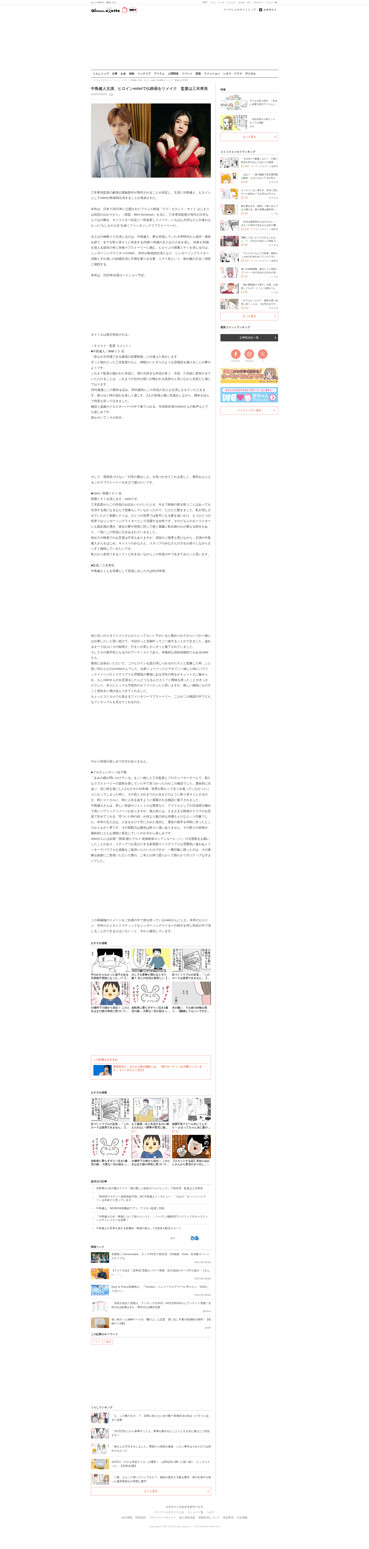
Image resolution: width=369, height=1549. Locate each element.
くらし (213, 2)
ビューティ (231, 2)
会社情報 (126, 1517)
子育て (205, 2)
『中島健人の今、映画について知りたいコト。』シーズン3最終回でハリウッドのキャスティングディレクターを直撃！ (152, 1218)
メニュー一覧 (271, 2)
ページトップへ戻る (249, 410)
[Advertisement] (184, 42)
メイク (97, 1341)
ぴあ (111, 94)
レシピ (221, 2)
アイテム (159, 73)
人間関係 (173, 73)
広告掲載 (242, 1517)
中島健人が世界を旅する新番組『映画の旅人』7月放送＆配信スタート (138, 1228)
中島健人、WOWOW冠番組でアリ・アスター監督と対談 (130, 1208)
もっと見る (151, 1491)
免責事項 (228, 1517)
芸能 (198, 73)
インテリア (144, 73)
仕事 (114, 73)
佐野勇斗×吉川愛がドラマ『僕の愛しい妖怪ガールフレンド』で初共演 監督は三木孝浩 (149, 1188)
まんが (242, 2)
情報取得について (209, 1517)
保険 (131, 73)
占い (249, 2)
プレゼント (258, 2)
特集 (223, 89)
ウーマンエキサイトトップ (240, 9)
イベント (187, 73)
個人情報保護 (187, 1517)
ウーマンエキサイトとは (169, 1512)
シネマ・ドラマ (232, 73)
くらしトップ (101, 73)
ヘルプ (210, 1512)
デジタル (250, 73)
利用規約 (140, 1517)
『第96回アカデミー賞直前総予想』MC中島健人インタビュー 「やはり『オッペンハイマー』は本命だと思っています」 (151, 1198)
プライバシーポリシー (162, 1517)
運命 (108, 1341)
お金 (123, 73)
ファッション (212, 73)
